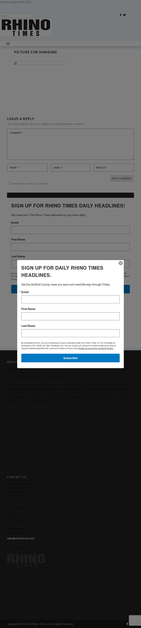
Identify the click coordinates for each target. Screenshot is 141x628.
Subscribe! (70, 358)
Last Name (28, 325)
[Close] (121, 263)
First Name (28, 309)
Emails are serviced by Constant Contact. (96, 348)
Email (25, 292)
